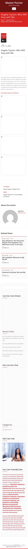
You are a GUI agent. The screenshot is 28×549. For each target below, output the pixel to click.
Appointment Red (11, 546)
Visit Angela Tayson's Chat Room (10, 93)
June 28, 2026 (6, 270)
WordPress (17, 545)
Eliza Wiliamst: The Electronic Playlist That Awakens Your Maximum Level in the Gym (13, 243)
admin (9, 46)
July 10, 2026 (6, 238)
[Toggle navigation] (14, 8)
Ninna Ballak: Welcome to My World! (13, 258)
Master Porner (10, 20)
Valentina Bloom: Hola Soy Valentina (13, 350)
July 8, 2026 (6, 255)
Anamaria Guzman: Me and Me (13, 272)
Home (2, 20)
